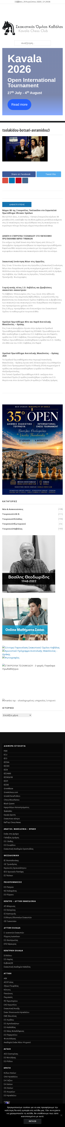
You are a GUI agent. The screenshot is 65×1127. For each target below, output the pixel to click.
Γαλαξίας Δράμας (11, 837)
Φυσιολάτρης (10, 1038)
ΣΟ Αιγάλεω (9, 1020)
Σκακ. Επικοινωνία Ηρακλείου (16, 1012)
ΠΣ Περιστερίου (11, 1001)
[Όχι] (61, 1115)
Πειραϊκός (8, 997)
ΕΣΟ (5, 758)
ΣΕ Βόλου (8, 955)
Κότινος (7, 989)
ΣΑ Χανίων (8, 1084)
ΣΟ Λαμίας (8, 959)
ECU (5, 754)
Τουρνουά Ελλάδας (12, 519)
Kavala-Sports (10, 815)
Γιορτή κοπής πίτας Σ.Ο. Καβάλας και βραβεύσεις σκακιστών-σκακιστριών (27, 288)
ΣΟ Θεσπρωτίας (11, 940)
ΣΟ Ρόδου (8, 1061)
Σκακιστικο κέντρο (12, 818)
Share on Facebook (20, 174)
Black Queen (9, 803)
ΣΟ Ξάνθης (8, 841)
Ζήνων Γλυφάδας (11, 986)
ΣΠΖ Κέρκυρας (10, 944)
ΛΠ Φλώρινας (9, 906)
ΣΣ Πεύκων (8, 875)
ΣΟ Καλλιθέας (10, 1027)
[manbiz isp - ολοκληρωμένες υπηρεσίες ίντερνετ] (29, 700)
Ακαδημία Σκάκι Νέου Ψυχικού (17, 1042)
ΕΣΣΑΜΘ (7, 773)
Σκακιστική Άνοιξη (12, 1008)
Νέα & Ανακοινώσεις (12, 509)
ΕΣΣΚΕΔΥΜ (8, 777)
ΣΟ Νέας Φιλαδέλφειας (14, 1031)
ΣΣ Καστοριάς (10, 913)
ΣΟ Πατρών (9, 887)
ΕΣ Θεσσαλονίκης (11, 860)
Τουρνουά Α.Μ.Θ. (11, 514)
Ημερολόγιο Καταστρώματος (16, 807)
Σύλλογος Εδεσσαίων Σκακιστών (18, 917)
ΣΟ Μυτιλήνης (10, 1057)
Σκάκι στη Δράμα (11, 834)
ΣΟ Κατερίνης (10, 910)
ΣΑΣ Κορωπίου (10, 1004)
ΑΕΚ (5, 978)
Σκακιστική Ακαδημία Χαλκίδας (17, 967)
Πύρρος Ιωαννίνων (12, 936)
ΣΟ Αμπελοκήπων (11, 1023)
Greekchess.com (11, 792)
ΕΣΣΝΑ (6, 762)
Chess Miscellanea (11, 800)
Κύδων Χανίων (10, 1073)
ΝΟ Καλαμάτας (10, 891)
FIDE (5, 751)
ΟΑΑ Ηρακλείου (11, 1076)
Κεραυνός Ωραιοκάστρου (15, 868)
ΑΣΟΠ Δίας (8, 982)
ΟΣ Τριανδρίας (10, 864)
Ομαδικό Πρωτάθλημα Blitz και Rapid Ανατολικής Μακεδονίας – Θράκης (26, 323)
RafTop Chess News (12, 822)
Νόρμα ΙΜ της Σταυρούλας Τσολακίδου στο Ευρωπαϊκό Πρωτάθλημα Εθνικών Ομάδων (29, 211)
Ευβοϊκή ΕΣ (8, 963)
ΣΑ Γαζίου (8, 1080)
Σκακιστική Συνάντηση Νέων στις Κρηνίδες (23, 261)
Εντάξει (32, 1121)
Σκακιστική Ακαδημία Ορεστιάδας (18, 849)
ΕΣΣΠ (6, 781)
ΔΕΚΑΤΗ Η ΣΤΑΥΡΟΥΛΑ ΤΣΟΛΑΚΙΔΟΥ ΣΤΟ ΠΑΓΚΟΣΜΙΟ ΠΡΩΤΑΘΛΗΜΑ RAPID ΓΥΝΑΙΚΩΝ (27, 237)
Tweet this (51, 174)
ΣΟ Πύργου (9, 894)
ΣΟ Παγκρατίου (10, 1035)
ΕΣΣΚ (6, 769)
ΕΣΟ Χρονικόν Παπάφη (14, 871)
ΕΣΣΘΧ (6, 766)
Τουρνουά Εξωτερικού (14, 523)
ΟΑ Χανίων (8, 1088)
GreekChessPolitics (12, 796)
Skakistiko (8, 811)
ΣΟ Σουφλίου (10, 845)
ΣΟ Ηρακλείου (10, 1095)
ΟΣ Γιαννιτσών (10, 921)
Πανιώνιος (8, 993)
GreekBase (8, 788)
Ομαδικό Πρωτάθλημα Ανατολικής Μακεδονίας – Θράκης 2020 (30, 354)
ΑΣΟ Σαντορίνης (11, 1054)
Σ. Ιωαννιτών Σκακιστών (14, 932)
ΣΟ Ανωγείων (9, 1091)
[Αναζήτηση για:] (32, 43)
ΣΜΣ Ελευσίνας (10, 1016)
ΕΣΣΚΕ (6, 784)
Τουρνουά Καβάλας (12, 528)
